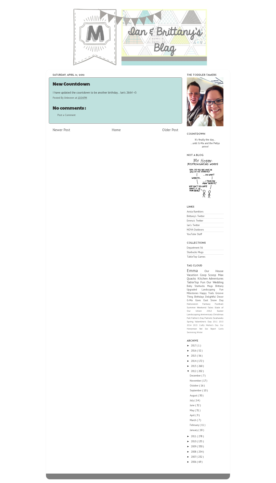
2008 (194, 451)
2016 (194, 350)
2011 (216, 321)
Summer (192, 307)
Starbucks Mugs (195, 252)
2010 (194, 441)
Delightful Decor (214, 296)
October (194, 385)
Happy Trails (207, 293)
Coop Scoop (209, 275)
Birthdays (199, 296)
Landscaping (194, 314)
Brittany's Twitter (195, 216)
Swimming (192, 332)
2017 (194, 345)
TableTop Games (196, 256)
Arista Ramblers (195, 211)
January (194, 430)
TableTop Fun (197, 282)
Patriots (208, 318)
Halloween (194, 303)
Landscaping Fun (213, 289)
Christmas (218, 314)
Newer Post (61, 130)
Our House (213, 271)
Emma (195, 270)
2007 (194, 456)
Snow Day (216, 300)
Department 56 (195, 247)
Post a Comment (66, 115)
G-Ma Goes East (198, 300)
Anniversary (207, 314)
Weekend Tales (206, 307)
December (195, 375)
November (196, 380)
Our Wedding (215, 282)
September (196, 390)
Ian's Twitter (193, 225)
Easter (220, 310)
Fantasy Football (212, 303)
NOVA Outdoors (195, 229)
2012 (212, 310)
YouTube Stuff (194, 234)
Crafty (202, 325)
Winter (200, 332)
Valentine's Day (204, 321)
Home (116, 130)
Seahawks (218, 318)
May (192, 410)
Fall (189, 318)
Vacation (193, 275)
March (193, 420)
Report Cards (216, 328)
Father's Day (197, 318)
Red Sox (204, 328)
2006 (194, 461)
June (192, 405)
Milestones (193, 293)
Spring (191, 321)
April (192, 415)
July (192, 400)
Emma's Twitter (195, 220)
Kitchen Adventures (211, 278)
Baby (191, 286)
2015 (196, 325)
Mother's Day (213, 325)
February (195, 425)
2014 (190, 325)
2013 (221, 321)
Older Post (170, 130)
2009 (194, 446)
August (194, 395)
